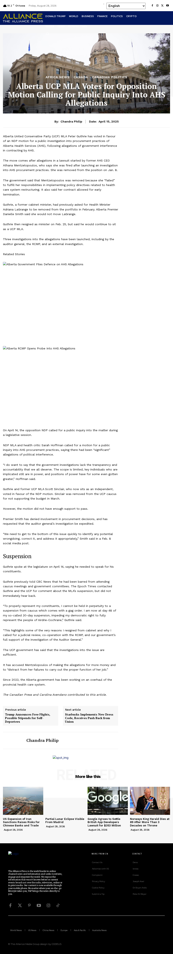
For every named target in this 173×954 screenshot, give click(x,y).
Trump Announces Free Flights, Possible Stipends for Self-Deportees (27, 718)
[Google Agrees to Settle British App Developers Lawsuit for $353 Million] (108, 801)
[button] (47, 33)
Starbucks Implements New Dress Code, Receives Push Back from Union (89, 718)
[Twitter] (20, 905)
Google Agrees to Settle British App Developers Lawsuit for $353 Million (104, 822)
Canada (81, 77)
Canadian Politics (109, 77)
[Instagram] (157, 5)
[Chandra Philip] (13, 740)
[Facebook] (152, 5)
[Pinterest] (29, 905)
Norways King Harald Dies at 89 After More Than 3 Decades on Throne (149, 822)
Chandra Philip (71, 121)
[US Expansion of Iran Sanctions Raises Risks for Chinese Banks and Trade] (23, 801)
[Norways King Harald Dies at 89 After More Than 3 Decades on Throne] (150, 801)
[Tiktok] (58, 905)
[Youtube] (167, 5)
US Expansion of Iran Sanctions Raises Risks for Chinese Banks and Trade (21, 822)
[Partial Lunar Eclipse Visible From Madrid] (65, 801)
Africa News (58, 77)
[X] (162, 5)
